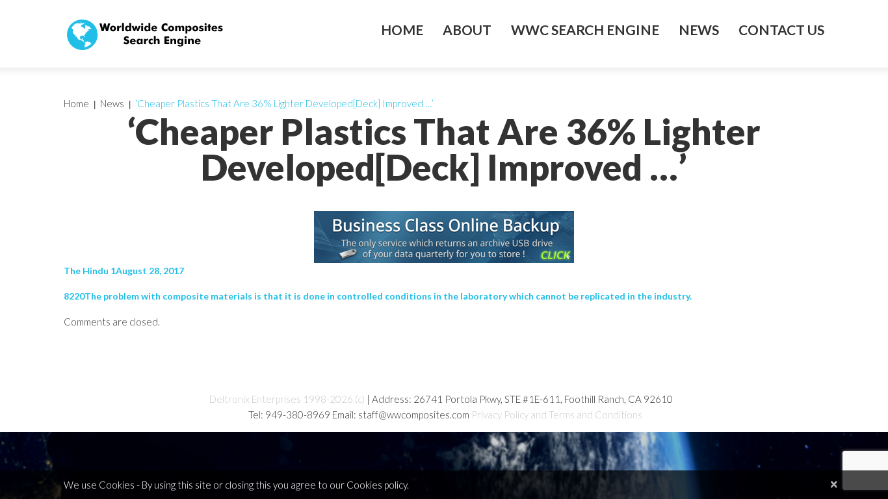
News (699, 30)
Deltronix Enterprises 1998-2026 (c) (287, 399)
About (467, 30)
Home (402, 30)
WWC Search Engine (585, 30)
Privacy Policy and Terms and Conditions (556, 414)
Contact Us (781, 30)
